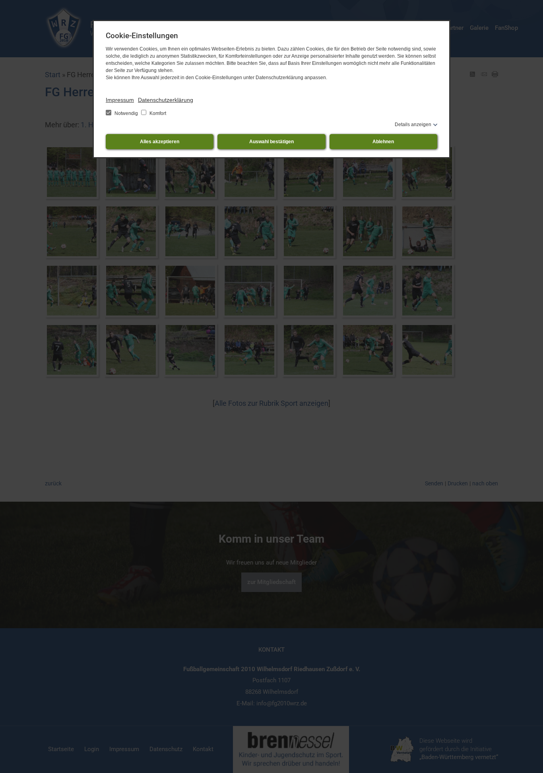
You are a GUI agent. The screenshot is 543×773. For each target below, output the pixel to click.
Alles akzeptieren (159, 141)
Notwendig (126, 113)
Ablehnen (383, 141)
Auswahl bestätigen (271, 141)
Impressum (120, 100)
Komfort (157, 113)
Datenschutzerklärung (165, 100)
